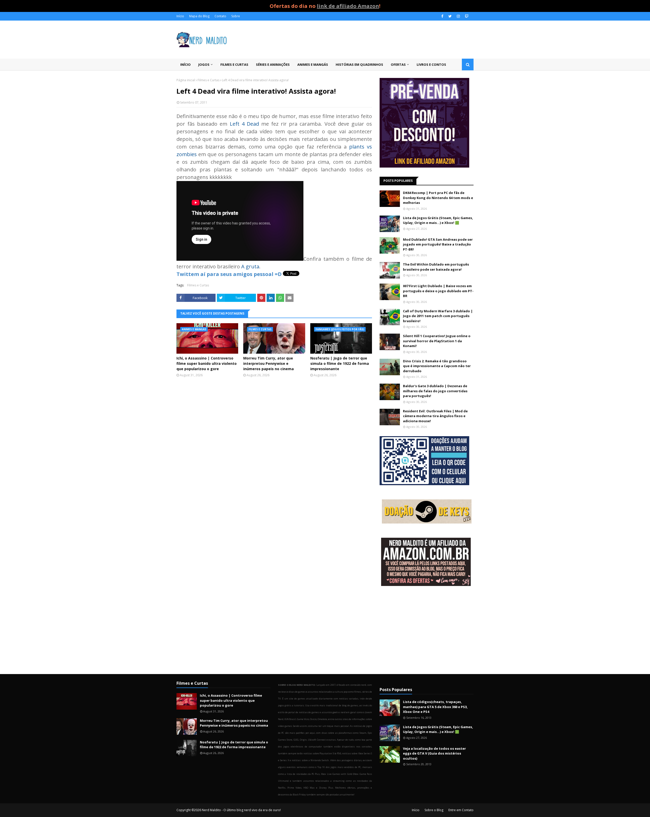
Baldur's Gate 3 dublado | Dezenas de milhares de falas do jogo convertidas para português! (435, 391)
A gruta (250, 266)
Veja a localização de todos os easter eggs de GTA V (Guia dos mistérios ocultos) (434, 753)
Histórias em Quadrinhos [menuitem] (359, 64)
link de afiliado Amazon (348, 6)
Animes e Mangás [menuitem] (312, 64)
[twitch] (466, 16)
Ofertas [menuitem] (398, 64)
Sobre (235, 16)
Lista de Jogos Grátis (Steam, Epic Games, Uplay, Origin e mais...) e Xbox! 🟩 (438, 220)
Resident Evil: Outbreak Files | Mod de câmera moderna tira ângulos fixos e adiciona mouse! (435, 416)
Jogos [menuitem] (203, 64)
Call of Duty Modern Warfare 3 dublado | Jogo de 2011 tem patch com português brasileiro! (438, 316)
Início (180, 16)
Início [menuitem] (185, 64)
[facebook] (442, 16)
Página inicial (185, 80)
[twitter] (450, 16)
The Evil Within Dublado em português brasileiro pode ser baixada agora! (436, 267)
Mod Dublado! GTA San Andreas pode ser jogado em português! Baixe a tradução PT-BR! (438, 244)
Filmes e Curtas (208, 80)
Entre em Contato (461, 810)
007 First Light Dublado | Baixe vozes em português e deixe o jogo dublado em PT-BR (438, 291)
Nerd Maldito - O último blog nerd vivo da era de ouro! (241, 810)
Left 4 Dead (244, 123)
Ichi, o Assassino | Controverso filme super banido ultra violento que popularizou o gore (206, 363)
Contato (220, 16)
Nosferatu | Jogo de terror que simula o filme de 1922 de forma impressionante (339, 363)
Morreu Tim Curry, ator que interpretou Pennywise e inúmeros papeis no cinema (268, 363)
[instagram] (458, 16)
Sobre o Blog (434, 810)
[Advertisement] (427, 630)
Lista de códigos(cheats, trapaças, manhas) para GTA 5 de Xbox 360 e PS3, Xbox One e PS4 (435, 706)
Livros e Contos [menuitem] (431, 64)
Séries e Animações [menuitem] (273, 64)
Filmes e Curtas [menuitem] (234, 64)
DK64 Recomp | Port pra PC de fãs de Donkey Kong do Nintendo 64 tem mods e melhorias (438, 197)
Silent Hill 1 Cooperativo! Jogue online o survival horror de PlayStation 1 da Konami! (436, 341)
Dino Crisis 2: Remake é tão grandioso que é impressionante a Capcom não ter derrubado (437, 366)
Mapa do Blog (199, 16)
